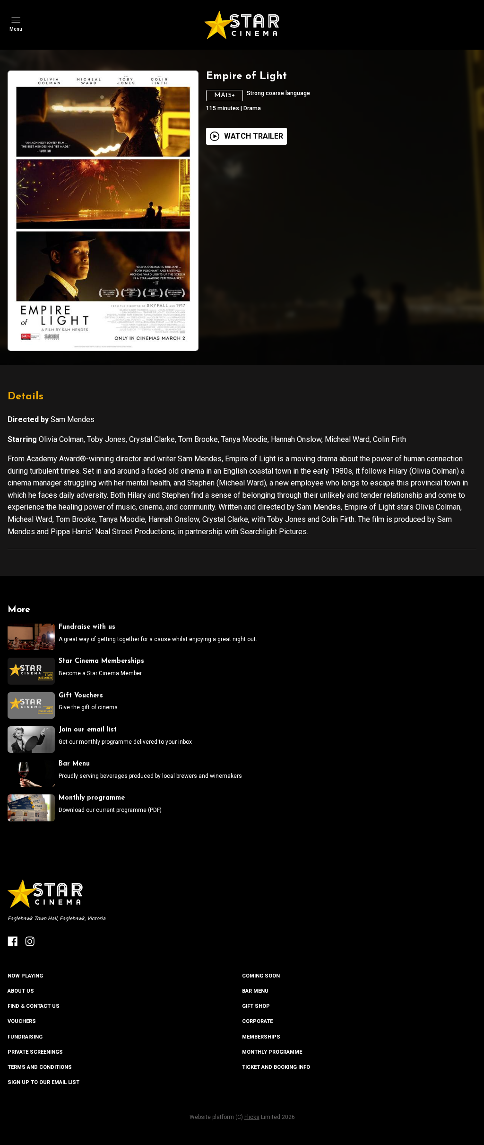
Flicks (251, 1117)
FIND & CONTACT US (34, 1006)
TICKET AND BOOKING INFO (276, 1067)
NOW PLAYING (25, 976)
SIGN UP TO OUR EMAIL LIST (43, 1082)
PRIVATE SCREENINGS (35, 1052)
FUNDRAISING (25, 1037)
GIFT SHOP (256, 1006)
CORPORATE (257, 1021)
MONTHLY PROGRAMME (272, 1052)
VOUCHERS (22, 1021)
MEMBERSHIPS (261, 1037)
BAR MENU (255, 991)
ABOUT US (21, 991)
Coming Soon (261, 976)
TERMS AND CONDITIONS (40, 1067)
